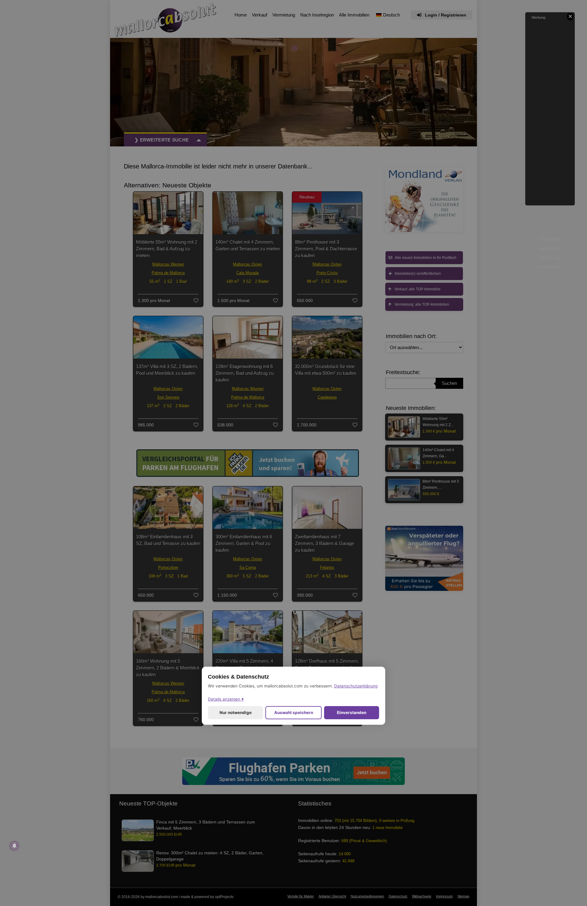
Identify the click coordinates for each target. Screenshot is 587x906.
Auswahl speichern (293, 712)
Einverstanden (351, 712)
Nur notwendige (236, 712)
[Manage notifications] (14, 846)
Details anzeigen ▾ (226, 699)
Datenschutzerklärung (356, 685)
